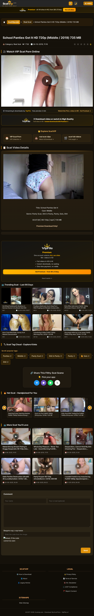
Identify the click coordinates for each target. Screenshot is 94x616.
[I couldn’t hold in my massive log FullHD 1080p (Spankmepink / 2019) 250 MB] (78, 466)
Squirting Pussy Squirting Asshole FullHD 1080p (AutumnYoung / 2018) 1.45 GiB (19, 415)
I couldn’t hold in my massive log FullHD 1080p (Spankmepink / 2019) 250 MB (77, 478)
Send (86, 550)
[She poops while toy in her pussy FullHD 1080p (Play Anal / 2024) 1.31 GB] (78, 322)
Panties (6, 356)
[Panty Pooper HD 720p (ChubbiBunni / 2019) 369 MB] (47, 466)
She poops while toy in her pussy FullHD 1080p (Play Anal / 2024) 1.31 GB (77, 333)
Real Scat (27, 22)
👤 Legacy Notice (24, 583)
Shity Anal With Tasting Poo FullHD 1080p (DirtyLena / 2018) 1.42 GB (72, 414)
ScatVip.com (13, 22)
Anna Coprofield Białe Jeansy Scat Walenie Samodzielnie (13, 333)
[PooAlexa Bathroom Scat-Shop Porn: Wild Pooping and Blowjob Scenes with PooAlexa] (47, 296)
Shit (4, 362)
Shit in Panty (54, 356)
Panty (70, 356)
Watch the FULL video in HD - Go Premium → (74, 111)
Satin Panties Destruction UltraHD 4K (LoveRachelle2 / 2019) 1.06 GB (16, 478)
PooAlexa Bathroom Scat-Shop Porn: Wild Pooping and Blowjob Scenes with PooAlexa (46, 307)
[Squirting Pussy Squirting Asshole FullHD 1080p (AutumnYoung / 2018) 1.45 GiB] (19, 405)
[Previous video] (4, 408)
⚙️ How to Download (24, 574)
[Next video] (90, 408)
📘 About (24, 578)
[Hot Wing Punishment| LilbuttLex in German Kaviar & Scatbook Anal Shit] (16, 296)
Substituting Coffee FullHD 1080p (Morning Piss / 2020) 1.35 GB (44, 333)
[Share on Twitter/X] (57, 383)
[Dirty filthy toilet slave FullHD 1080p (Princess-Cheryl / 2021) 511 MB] (78, 296)
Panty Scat (36, 356)
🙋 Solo (84, 356)
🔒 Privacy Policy (70, 574)
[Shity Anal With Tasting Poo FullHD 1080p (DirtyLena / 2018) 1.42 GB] (72, 405)
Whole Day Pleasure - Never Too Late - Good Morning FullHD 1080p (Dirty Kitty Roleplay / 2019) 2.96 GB (46, 448)
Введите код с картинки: (13, 531)
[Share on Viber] (43, 383)
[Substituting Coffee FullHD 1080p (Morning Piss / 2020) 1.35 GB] (47, 322)
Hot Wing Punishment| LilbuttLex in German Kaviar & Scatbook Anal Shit (14, 307)
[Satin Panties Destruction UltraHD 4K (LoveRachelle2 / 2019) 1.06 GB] (15, 466)
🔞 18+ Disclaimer (70, 583)
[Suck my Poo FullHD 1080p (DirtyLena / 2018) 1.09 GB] (46, 405)
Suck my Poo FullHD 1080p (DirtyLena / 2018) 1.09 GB (44, 414)
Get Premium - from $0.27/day (47, 272)
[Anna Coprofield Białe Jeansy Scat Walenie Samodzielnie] (16, 322)
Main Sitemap (24, 603)
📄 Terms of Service (70, 578)
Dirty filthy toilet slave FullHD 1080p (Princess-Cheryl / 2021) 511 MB (76, 307)
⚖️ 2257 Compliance (70, 587)
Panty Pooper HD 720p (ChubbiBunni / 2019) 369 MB (45, 478)
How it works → (47, 278)
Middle (20, 356)
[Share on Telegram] (36, 383)
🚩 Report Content (70, 591)
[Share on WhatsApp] (50, 383)
